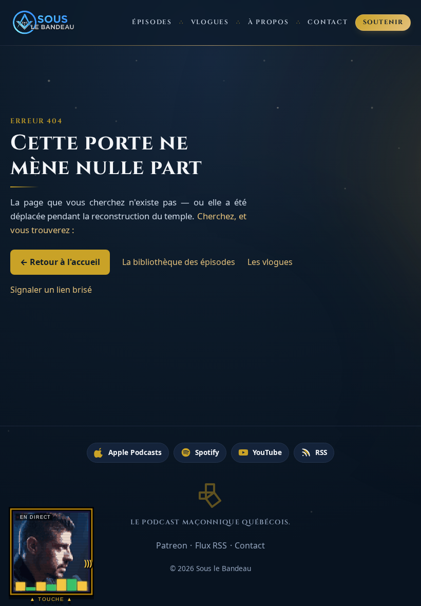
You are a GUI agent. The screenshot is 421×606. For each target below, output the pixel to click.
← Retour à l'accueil (60, 262)
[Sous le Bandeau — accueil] (44, 22)
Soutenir (383, 22)
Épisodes (152, 22)
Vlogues (210, 22)
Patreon (171, 545)
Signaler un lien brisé (51, 289)
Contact (328, 22)
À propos (268, 22)
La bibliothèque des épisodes (178, 262)
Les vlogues (270, 262)
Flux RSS (211, 545)
